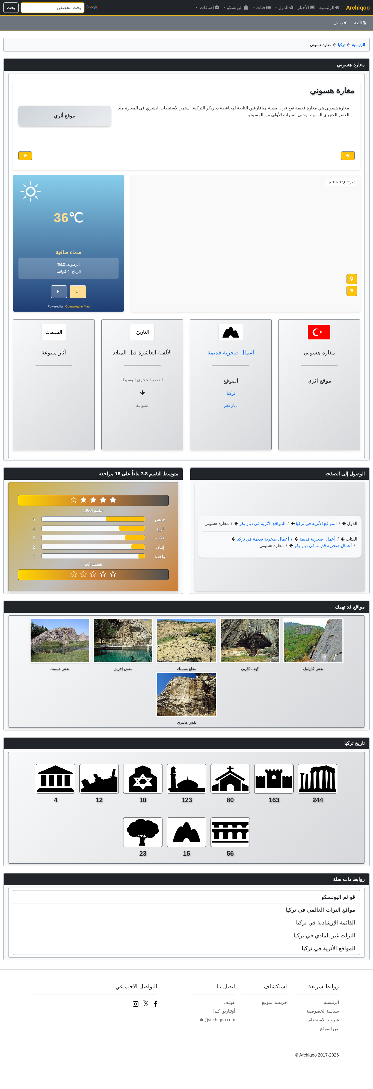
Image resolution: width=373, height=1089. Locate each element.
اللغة (358, 23)
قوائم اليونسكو (338, 897)
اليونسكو (234, 7)
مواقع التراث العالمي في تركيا (320, 910)
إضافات (206, 7)
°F (59, 291)
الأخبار (303, 7)
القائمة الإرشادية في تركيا (325, 923)
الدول (283, 7)
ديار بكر (231, 405)
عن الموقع (329, 1028)
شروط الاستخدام (323, 1020)
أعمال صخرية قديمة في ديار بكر (322, 545)
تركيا (341, 45)
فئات (260, 7)
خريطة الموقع (274, 1002)
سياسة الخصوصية (323, 1011)
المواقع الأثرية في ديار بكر (261, 523)
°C (77, 291)
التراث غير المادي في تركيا (324, 935)
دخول (338, 23)
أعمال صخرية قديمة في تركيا (262, 538)
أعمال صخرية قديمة (231, 353)
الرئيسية (326, 7)
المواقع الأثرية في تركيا (316, 523)
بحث (11, 7)
